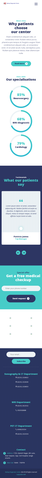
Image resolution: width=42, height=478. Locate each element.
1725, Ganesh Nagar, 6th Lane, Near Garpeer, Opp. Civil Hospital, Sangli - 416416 (20, 455)
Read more (19, 63)
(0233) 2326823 (22, 377)
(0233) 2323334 (22, 434)
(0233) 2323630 (22, 382)
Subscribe (21, 361)
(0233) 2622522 (22, 406)
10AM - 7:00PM (16, 463)
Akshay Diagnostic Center (13, 472)
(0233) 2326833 (22, 387)
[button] (18, 253)
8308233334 (21, 429)
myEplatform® (21, 474)
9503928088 (21, 410)
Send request (19, 298)
